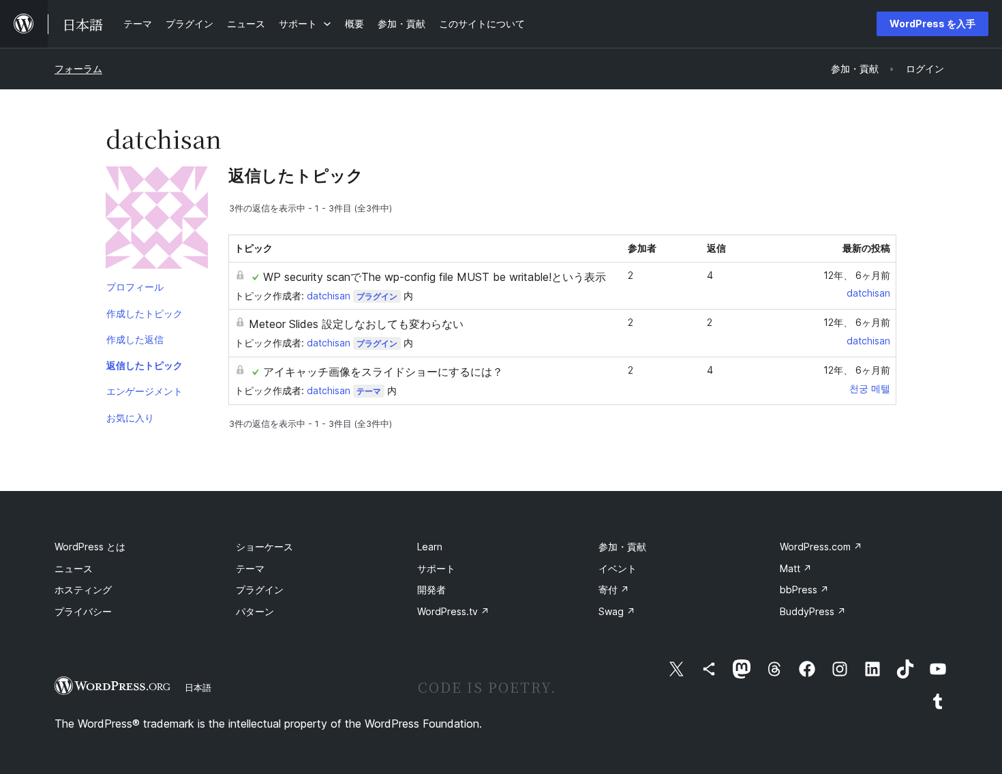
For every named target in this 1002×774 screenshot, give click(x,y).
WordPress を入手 (932, 23)
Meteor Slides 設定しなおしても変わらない (356, 324)
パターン (255, 611)
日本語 (198, 687)
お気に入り (130, 417)
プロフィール (135, 287)
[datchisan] (157, 220)
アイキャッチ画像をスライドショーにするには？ (383, 371)
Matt (796, 568)
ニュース (74, 568)
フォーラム (78, 68)
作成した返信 (135, 339)
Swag (616, 611)
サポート (436, 568)
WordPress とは (90, 546)
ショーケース (264, 546)
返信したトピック (144, 365)
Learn (429, 546)
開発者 (431, 589)
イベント (617, 568)
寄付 (613, 589)
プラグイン (376, 296)
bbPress (804, 589)
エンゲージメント (144, 391)
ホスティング (83, 589)
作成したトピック (144, 313)
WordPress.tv (453, 611)
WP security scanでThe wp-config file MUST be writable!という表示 (434, 277)
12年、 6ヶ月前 (856, 275)
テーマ (368, 391)
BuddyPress (813, 611)
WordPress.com (821, 546)
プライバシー (83, 611)
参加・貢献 (622, 546)
